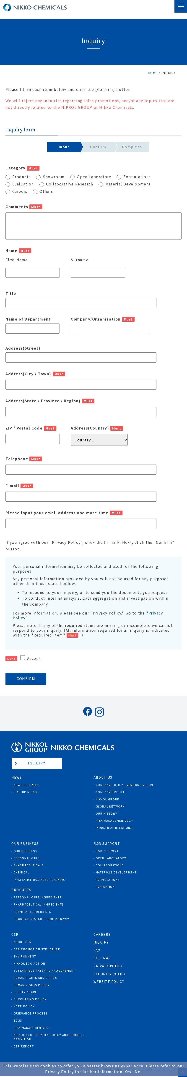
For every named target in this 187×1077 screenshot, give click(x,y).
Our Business (25, 851)
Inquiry (36, 763)
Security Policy (110, 973)
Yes (128, 1071)
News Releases (26, 785)
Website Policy (109, 981)
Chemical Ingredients (32, 912)
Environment (25, 956)
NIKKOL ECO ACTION (29, 963)
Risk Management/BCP (114, 820)
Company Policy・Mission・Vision (124, 785)
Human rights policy (32, 985)
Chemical (21, 872)
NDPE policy (24, 1006)
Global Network (110, 806)
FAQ (97, 950)
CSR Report (24, 1046)
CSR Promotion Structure (37, 949)
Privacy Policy (108, 966)
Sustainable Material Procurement (44, 970)
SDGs (18, 1020)
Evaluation (105, 887)
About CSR (23, 942)
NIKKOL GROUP (107, 799)
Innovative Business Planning (40, 879)
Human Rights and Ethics (35, 977)
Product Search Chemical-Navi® (41, 919)
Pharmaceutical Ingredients (39, 904)
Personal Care (27, 858)
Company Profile (110, 792)
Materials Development (116, 872)
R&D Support (107, 851)
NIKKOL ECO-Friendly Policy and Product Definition (49, 1037)
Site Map (102, 958)
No (137, 1071)
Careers (102, 934)
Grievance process (30, 1013)
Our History (106, 813)
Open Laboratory (111, 858)
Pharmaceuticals (29, 865)
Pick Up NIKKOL (26, 792)
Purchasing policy (30, 999)
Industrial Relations (114, 828)
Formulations (108, 879)
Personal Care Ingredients (38, 897)
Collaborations (110, 865)
